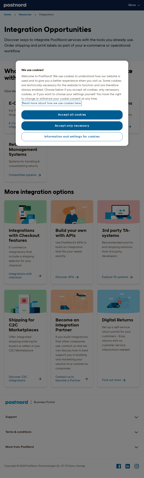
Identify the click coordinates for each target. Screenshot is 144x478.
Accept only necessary (72, 125)
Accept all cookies (72, 114)
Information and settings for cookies (72, 136)
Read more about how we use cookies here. (51, 103)
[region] (72, 103)
